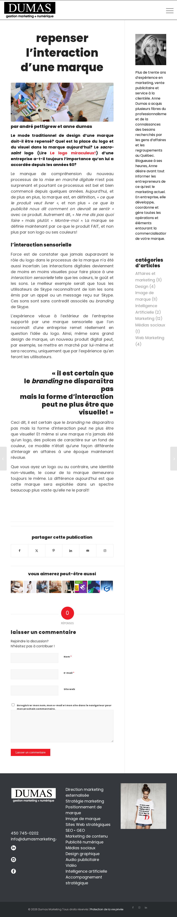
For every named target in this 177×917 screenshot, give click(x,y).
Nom (68, 656)
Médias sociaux (150, 325)
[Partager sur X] (36, 550)
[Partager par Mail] (87, 550)
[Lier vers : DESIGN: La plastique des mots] (81, 587)
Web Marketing (149, 337)
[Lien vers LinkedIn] (146, 907)
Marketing (144, 318)
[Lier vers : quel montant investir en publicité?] (17, 587)
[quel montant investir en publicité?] (173, 459)
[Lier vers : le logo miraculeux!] (107, 587)
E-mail (69, 673)
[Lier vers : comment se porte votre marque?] (42, 587)
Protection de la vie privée (106, 909)
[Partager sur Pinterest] (53, 550)
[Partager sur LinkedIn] (70, 550)
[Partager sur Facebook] (19, 550)
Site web (69, 689)
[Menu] (168, 10)
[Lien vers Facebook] (133, 907)
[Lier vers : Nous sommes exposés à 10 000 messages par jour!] (94, 587)
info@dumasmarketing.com (38, 839)
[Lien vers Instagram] (104, 550)
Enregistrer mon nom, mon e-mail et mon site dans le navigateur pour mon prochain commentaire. (64, 707)
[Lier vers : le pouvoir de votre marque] (30, 587)
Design (141, 286)
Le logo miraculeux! (73, 153)
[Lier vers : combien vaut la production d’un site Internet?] (55, 587)
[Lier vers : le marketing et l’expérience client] (68, 587)
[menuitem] (168, 10)
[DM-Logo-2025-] (30, 10)
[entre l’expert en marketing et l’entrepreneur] (3, 459)
